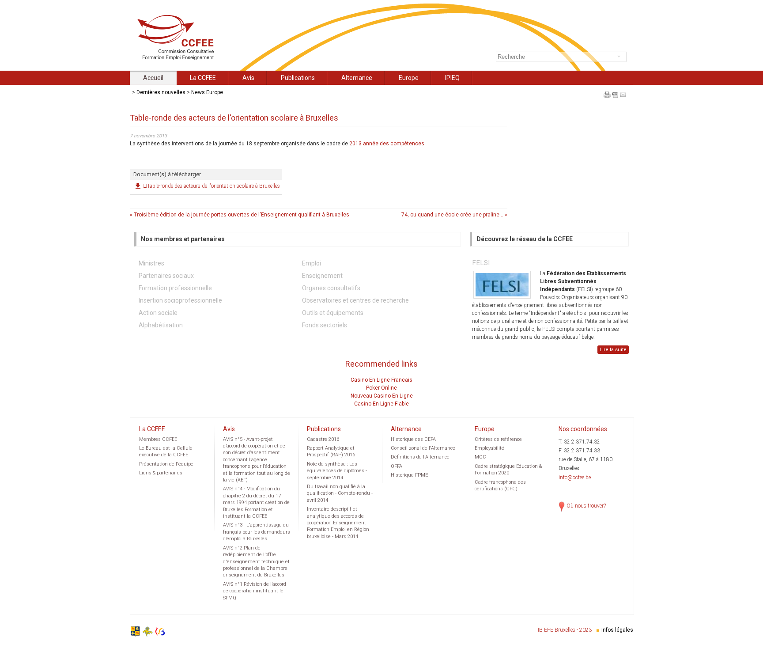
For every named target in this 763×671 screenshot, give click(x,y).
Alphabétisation (161, 325)
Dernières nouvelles (160, 92)
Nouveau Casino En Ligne (382, 396)
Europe (409, 77)
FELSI (481, 263)
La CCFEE (203, 77)
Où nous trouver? (586, 506)
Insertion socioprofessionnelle (180, 300)
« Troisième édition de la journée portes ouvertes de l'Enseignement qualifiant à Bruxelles (239, 215)
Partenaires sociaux (166, 275)
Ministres (151, 263)
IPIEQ (452, 77)
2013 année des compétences (386, 143)
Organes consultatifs (331, 288)
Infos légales (617, 630)
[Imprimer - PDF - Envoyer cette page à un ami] (615, 100)
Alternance (356, 77)
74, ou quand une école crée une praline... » (454, 215)
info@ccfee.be (575, 477)
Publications (298, 77)
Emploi (311, 263)
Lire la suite (613, 350)
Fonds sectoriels (324, 325)
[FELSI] (502, 284)
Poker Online (381, 388)
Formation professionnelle (175, 288)
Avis (248, 77)
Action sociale (158, 312)
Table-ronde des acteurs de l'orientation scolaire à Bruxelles (213, 186)
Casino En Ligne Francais (381, 380)
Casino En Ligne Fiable (381, 404)
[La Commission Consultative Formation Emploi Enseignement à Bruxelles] (181, 59)
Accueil (153, 77)
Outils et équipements (332, 312)
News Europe (207, 92)
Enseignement (322, 275)
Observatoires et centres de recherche (355, 300)
